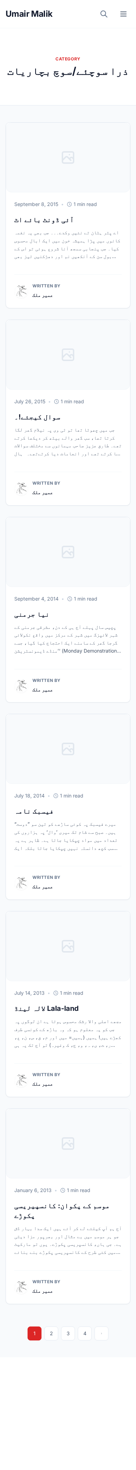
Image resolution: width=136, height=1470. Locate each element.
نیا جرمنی (32, 614)
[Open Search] (104, 14)
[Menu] (123, 14)
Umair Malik (29, 14)
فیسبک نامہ (34, 811)
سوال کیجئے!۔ (37, 417)
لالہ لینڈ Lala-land (46, 1008)
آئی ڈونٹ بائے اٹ (44, 219)
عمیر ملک (42, 295)
